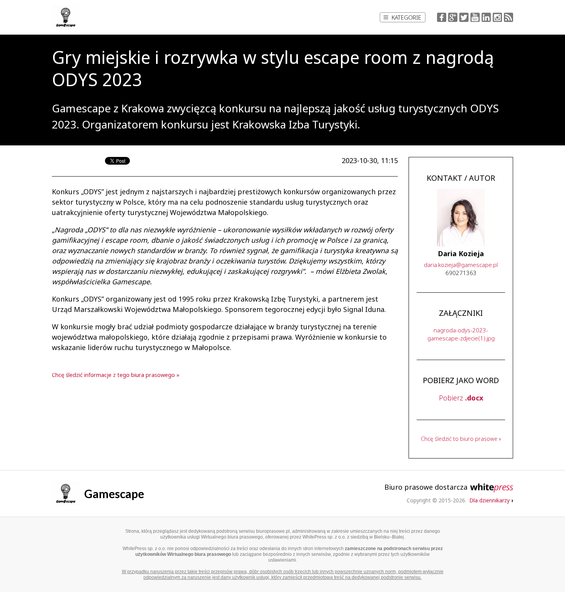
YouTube (475, 17)
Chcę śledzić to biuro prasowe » (461, 438)
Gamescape (114, 493)
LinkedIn (486, 17)
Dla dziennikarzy (491, 500)
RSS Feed (508, 17)
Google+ (452, 17)
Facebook (441, 17)
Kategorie (406, 17)
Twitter (464, 17)
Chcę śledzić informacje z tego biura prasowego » (115, 375)
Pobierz (461, 397)
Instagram (497, 17)
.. (461, 264)
